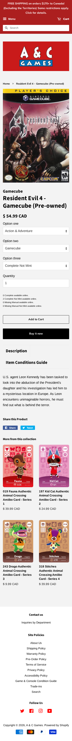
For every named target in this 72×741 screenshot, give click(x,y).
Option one (10, 223)
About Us (36, 642)
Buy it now (36, 333)
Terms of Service (36, 664)
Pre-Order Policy (36, 659)
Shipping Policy (36, 648)
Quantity (9, 276)
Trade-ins (36, 686)
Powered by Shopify (56, 725)
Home (6, 83)
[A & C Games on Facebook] (31, 711)
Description (16, 351)
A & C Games (34, 725)
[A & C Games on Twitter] (22, 711)
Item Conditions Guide (26, 363)
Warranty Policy (36, 653)
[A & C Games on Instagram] (40, 711)
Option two (10, 241)
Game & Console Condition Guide (36, 681)
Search (36, 691)
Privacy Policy (36, 670)
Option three (12, 258)
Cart (65, 19)
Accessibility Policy (36, 675)
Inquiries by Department (36, 622)
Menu (11, 19)
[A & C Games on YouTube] (49, 711)
